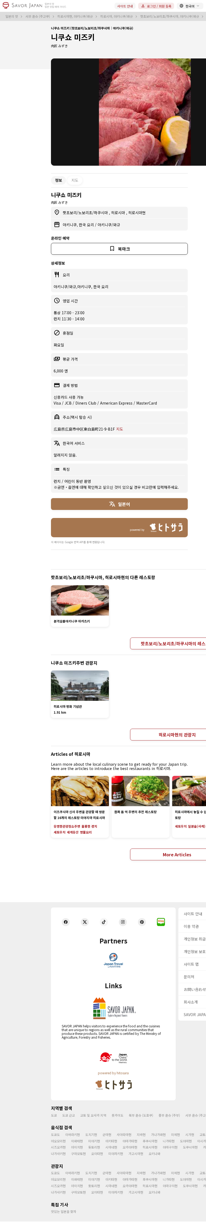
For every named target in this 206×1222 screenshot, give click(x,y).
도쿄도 (55, 1134)
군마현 (106, 1134)
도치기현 (91, 1134)
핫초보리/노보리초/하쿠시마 (86, 212)
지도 (74, 180)
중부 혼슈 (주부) (169, 1115)
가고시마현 (135, 1153)
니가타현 (169, 1141)
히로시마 (118, 212)
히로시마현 (137, 212)
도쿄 (54, 1115)
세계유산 (73, 832)
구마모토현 (78, 1153)
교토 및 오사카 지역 (93, 1115)
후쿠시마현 (150, 1141)
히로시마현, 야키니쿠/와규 (75, 16)
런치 (58, 481)
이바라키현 (72, 1134)
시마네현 (111, 1147)
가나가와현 (158, 1134)
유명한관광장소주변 (67, 826)
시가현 (189, 1134)
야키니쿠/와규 (109, 224)
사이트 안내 (125, 6)
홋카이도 (117, 1115)
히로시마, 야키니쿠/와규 (117, 16)
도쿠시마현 (190, 1147)
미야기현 (94, 1141)
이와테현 (77, 1141)
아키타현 (111, 1141)
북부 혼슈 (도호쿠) (141, 1115)
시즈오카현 (58, 1147)
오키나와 (154, 1153)
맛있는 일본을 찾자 (63, 1211)
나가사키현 (58, 1153)
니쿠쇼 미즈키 (73, 37)
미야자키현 (115, 1153)
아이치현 (77, 1147)
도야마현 (186, 1141)
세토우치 (59, 832)
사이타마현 (124, 1134)
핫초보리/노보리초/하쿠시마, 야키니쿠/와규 (170, 16)
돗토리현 (94, 1147)
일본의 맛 (12, 16)
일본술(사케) (196, 826)
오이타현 (97, 1153)
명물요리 (86, 832)
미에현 (175, 1134)
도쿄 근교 (68, 1115)
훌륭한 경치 (89, 826)
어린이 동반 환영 (77, 481)
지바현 (141, 1134)
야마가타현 (130, 1141)
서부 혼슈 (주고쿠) (38, 16)
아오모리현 (58, 1141)
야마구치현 (170, 1147)
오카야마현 (130, 1147)
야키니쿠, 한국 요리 (79, 224)
